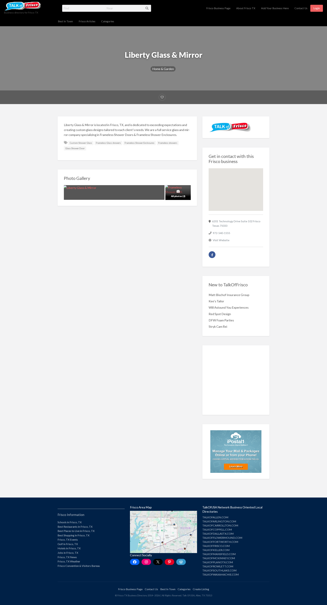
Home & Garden (163, 69)
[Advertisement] (236, 382)
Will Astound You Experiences (228, 307)
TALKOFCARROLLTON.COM (220, 525)
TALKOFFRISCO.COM (216, 545)
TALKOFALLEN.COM (215, 517)
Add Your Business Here (275, 8)
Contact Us (300, 8)
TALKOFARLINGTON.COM (219, 521)
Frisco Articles (87, 21)
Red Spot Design (220, 314)
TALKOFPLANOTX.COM (217, 562)
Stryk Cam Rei (218, 326)
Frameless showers (167, 143)
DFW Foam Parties (221, 320)
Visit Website (221, 240)
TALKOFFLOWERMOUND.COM (222, 537)
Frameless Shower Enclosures (139, 143)
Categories (107, 21)
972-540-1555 (221, 233)
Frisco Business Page (218, 8)
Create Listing (201, 589)
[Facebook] (212, 254)
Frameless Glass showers (108, 143)
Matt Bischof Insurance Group (229, 295)
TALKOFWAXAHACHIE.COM (220, 574)
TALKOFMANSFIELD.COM (219, 554)
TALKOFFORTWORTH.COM (220, 541)
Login (316, 8)
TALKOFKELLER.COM (216, 550)
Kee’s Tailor (216, 301)
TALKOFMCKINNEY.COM (218, 558)
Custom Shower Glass (81, 143)
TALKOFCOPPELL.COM (217, 529)
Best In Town (65, 21)
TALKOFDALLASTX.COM (218, 533)
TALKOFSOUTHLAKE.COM (219, 570)
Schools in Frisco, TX (70, 522)
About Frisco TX (245, 8)
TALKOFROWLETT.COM (217, 566)
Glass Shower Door (75, 148)
